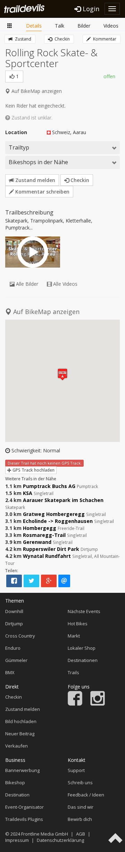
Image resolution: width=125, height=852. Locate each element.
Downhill (14, 611)
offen (109, 76)
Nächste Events (84, 611)
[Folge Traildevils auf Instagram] (97, 704)
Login (90, 9)
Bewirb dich (80, 819)
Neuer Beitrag (19, 733)
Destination (17, 795)
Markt (74, 636)
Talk (59, 25)
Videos (110, 25)
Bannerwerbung (22, 770)
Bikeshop (15, 782)
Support (76, 770)
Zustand (22, 39)
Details (34, 25)
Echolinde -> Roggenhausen (58, 521)
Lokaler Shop (81, 648)
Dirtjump (14, 623)
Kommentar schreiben (41, 191)
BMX (10, 672)
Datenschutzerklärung (60, 840)
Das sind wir (80, 807)
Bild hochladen (20, 721)
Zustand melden (34, 180)
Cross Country (20, 636)
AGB (80, 834)
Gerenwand (37, 542)
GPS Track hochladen (33, 470)
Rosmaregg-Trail (44, 535)
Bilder (83, 25)
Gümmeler (16, 660)
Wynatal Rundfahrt (47, 556)
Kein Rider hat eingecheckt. (35, 105)
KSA (27, 493)
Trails (73, 672)
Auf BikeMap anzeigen (36, 91)
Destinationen (83, 660)
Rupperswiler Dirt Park (51, 549)
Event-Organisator (24, 807)
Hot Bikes (78, 623)
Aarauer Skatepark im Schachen (63, 500)
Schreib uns (80, 782)
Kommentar (104, 39)
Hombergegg (39, 528)
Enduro (12, 648)
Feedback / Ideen (86, 795)
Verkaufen (16, 746)
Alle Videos (64, 284)
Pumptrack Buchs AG (49, 486)
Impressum (17, 840)
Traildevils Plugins (24, 819)
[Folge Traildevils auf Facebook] (75, 704)
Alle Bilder (26, 284)
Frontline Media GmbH (44, 834)
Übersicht (10, 26)
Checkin (61, 39)
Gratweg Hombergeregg (54, 514)
